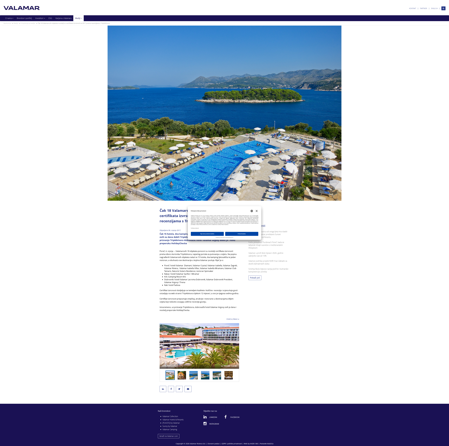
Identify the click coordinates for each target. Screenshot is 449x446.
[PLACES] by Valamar (171, 423)
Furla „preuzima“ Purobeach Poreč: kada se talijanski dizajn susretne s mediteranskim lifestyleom (266, 245)
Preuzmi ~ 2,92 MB (230, 366)
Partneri (423, 8)
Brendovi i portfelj (24, 18)
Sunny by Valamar (170, 426)
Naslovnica (7, 23)
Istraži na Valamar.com (168, 436)
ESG (50, 18)
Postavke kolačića (266, 443)
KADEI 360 (254, 443)
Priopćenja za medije (28, 23)
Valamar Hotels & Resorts (173, 419)
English (434, 8)
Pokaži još (255, 277)
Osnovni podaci (214, 443)
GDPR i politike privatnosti (232, 443)
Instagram (214, 424)
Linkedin (213, 417)
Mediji (78, 18)
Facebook (234, 417)
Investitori (39, 18)
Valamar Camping (170, 429)
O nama (8, 18)
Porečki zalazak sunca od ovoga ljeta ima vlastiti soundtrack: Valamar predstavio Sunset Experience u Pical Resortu (267, 234)
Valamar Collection (170, 416)
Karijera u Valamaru (64, 18)
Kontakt (412, 8)
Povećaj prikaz (232, 319)
